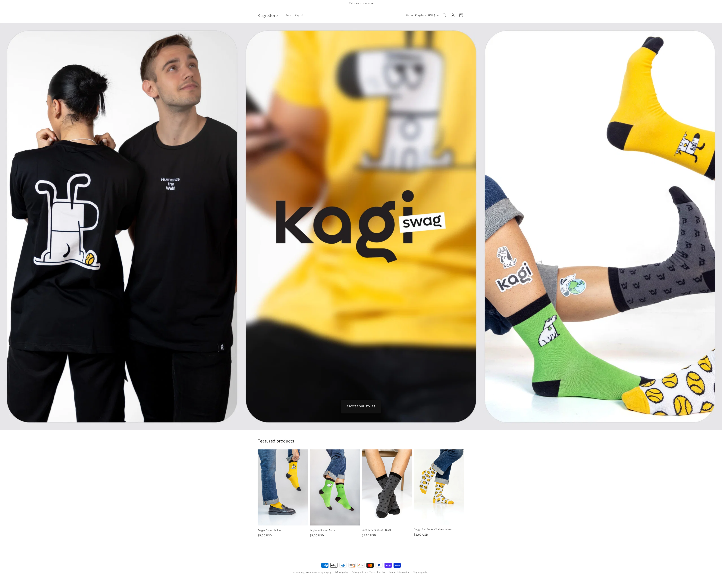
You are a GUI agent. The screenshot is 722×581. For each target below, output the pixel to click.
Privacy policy (359, 572)
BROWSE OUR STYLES (361, 406)
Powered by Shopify (321, 572)
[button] (444, 15)
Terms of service (377, 572)
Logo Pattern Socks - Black (376, 530)
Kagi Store (306, 572)
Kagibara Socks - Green (322, 530)
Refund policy (341, 572)
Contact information (399, 572)
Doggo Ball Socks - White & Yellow (433, 529)
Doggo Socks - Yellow (269, 530)
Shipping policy (421, 572)
